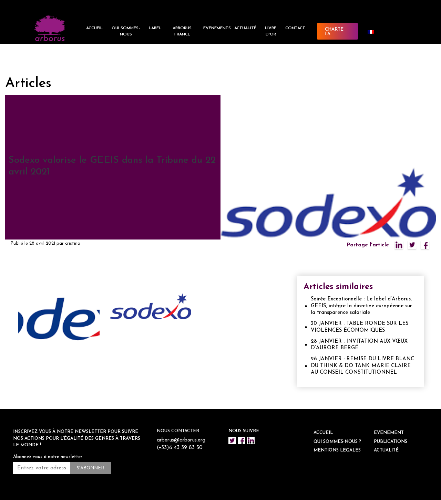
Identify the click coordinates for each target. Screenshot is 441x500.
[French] (373, 32)
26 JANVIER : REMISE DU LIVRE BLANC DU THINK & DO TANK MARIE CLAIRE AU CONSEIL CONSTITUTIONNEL (362, 366)
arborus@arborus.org (181, 440)
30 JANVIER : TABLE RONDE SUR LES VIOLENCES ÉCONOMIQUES (359, 327)
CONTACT (295, 28)
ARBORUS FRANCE (182, 31)
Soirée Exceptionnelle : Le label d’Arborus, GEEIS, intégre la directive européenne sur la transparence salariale (361, 306)
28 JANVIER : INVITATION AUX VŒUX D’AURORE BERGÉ (359, 345)
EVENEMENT (389, 432)
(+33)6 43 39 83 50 (180, 447)
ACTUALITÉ (245, 28)
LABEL (155, 28)
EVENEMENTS (217, 28)
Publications (390, 441)
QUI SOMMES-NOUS (126, 31)
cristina (72, 243)
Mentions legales (337, 450)
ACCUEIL (94, 28)
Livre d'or (270, 31)
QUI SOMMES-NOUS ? (337, 441)
